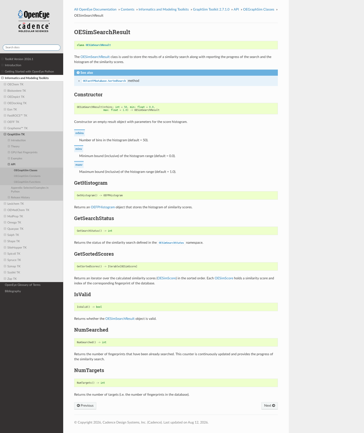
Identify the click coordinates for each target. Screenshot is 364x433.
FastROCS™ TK (17, 115)
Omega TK (14, 222)
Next (268, 405)
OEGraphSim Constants (27, 176)
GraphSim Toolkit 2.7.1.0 (211, 9)
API (13, 164)
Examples (16, 158)
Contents (127, 9)
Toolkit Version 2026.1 (19, 59)
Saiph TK (13, 235)
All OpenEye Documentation (95, 9)
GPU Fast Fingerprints (24, 152)
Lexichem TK (15, 203)
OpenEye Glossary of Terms (22, 284)
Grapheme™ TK (17, 128)
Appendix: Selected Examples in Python (29, 190)
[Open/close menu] (2, 59)
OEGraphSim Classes (25, 170)
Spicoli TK (13, 253)
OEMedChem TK (18, 210)
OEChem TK (15, 84)
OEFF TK (13, 122)
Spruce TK (14, 260)
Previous (87, 405)
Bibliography (13, 291)
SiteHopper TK (17, 247)
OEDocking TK (17, 103)
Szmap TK (13, 266)
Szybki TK (13, 272)
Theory (15, 146)
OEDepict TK (15, 96)
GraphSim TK (16, 134)
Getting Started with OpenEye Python (29, 71)
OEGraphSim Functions (27, 182)
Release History (20, 197)
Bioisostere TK (16, 90)
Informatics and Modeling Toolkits (27, 78)
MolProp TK (15, 216)
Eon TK (12, 109)
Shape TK (13, 241)
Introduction (13, 65)
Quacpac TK (15, 228)
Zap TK (12, 278)
